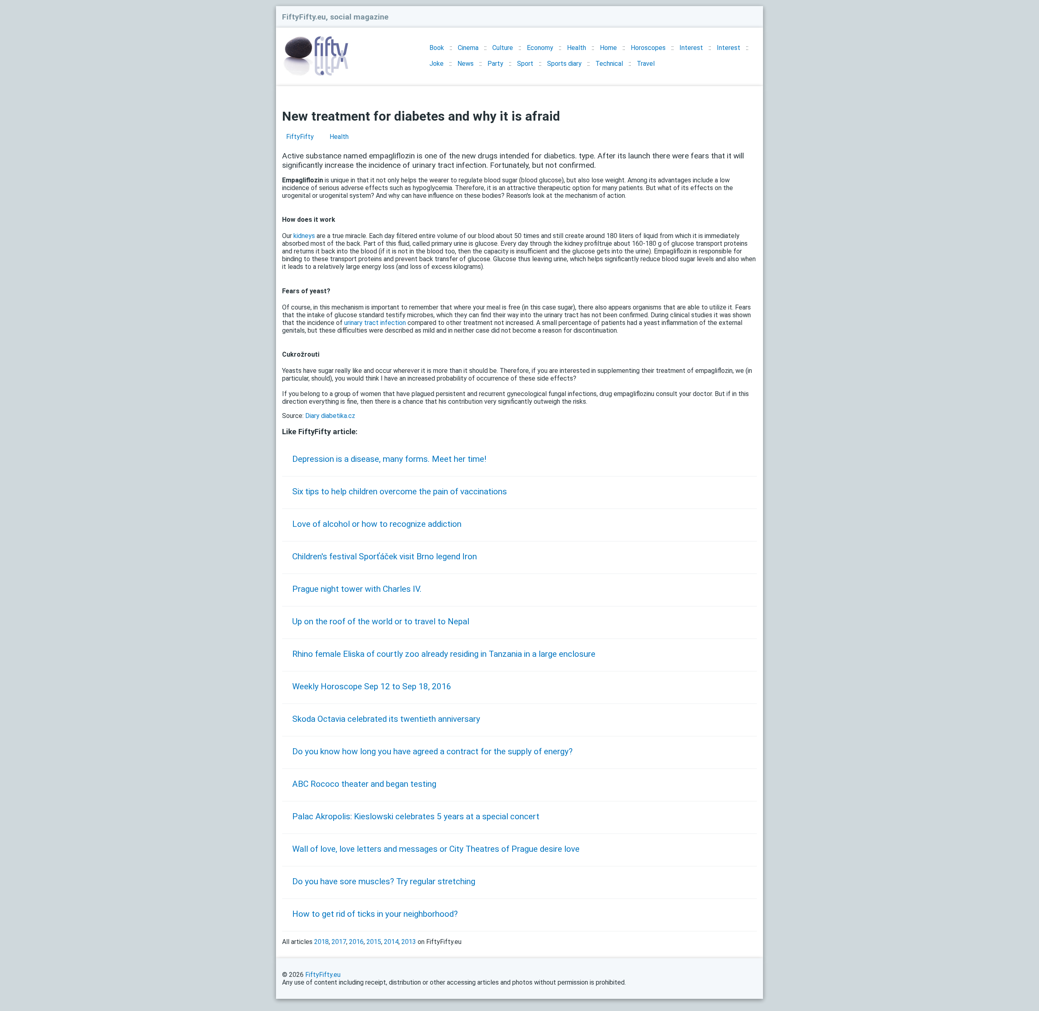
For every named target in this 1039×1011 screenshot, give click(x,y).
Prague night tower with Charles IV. (357, 589)
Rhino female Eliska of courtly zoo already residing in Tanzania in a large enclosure (443, 654)
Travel (646, 63)
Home (608, 48)
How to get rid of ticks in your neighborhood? (375, 914)
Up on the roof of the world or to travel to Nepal (380, 621)
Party (495, 63)
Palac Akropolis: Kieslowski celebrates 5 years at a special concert (415, 816)
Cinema (468, 48)
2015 (373, 942)
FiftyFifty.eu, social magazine (335, 17)
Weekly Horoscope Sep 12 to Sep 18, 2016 (371, 686)
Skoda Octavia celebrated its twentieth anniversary (386, 719)
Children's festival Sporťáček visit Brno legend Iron (384, 556)
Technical (609, 63)
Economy (540, 48)
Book (436, 48)
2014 (391, 942)
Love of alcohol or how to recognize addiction (376, 524)
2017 (339, 942)
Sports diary (564, 63)
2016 (356, 942)
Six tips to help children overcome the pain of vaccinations (399, 491)
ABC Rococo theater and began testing (364, 784)
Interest (691, 48)
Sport (525, 63)
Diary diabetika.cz (330, 416)
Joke (436, 63)
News (465, 63)
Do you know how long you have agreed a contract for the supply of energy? (432, 751)
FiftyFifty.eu (323, 975)
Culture (502, 48)
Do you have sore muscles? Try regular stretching (383, 881)
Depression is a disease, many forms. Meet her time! (389, 459)
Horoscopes (648, 48)
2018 (321, 942)
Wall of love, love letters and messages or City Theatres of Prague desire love (436, 849)
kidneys (304, 236)
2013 (408, 942)
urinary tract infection (375, 323)
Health (576, 48)
